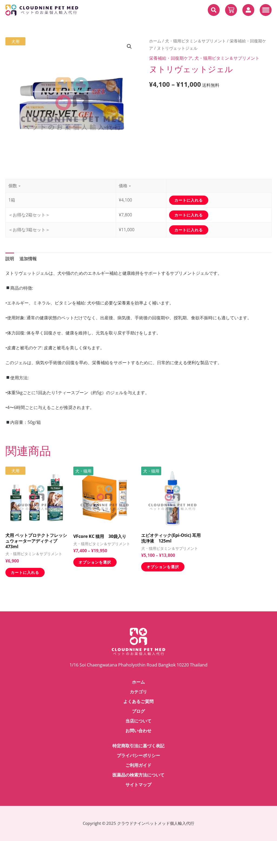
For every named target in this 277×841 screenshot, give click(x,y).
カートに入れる (25, 572)
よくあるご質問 (138, 701)
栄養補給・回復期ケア (170, 58)
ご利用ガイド (138, 765)
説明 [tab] (9, 259)
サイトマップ (138, 784)
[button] (214, 10)
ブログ (138, 711)
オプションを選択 (95, 562)
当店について (138, 720)
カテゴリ (138, 691)
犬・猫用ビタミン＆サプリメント (195, 40)
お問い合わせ (138, 730)
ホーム (155, 40)
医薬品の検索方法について (138, 775)
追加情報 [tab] (28, 259)
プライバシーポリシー (138, 755)
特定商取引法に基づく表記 (138, 745)
